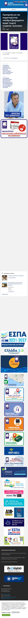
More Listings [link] (5, 294)
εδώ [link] (8, 54)
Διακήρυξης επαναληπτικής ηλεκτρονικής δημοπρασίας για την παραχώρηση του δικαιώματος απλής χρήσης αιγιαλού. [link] (8, 82)
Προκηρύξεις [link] (15, 58)
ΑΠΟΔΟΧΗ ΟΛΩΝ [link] (6, 615)
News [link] (7, 29)
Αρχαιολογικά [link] (12, 277)
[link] (26, 5)
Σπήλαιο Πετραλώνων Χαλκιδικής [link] (16, 275)
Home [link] (4, 29)
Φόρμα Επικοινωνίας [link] (6, 598)
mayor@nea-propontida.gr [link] (10, 597)
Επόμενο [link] (4, 76)
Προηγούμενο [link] (6, 64)
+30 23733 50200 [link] (6, 594)
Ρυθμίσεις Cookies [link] (6, 612)
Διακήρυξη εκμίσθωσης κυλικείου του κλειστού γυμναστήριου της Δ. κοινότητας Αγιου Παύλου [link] (8, 69)
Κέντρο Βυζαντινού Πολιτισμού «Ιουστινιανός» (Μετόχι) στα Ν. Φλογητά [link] (15, 284)
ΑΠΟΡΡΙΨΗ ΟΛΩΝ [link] (15, 612)
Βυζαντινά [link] (11, 291)
